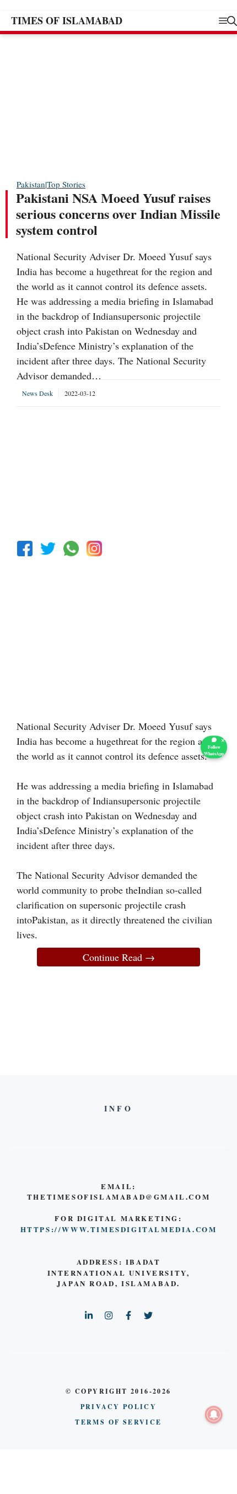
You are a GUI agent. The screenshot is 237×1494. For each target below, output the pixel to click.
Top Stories (66, 184)
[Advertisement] (99, 106)
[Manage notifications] (214, 1414)
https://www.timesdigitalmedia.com (118, 1229)
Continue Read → (119, 957)
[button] (232, 20)
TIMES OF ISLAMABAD (66, 20)
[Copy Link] (94, 548)
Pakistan (31, 184)
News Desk (37, 393)
